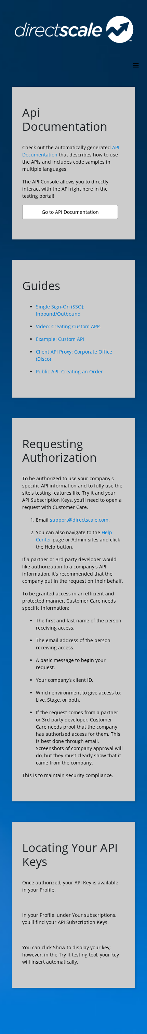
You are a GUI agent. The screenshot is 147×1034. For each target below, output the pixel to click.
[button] (70, 212)
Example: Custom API (60, 339)
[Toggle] (136, 65)
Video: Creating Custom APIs (68, 326)
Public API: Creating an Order (69, 371)
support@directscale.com (79, 519)
